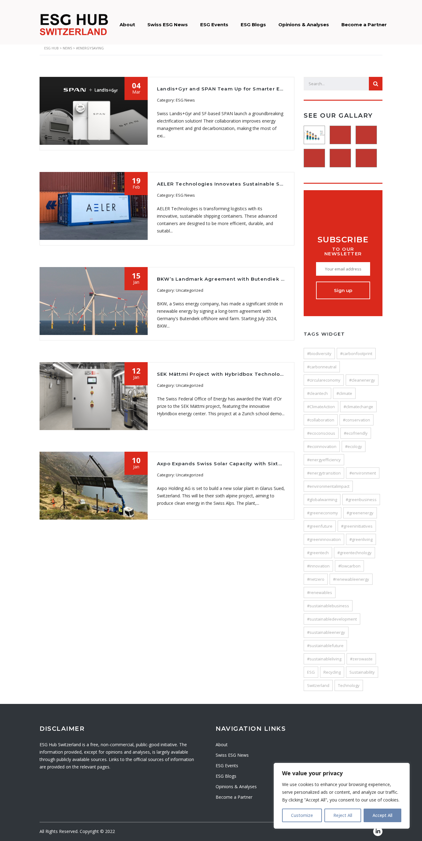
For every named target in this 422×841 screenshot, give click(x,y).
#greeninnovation (324, 539)
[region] (342, 796)
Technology (349, 685)
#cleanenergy (362, 380)
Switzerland (318, 685)
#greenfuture (319, 526)
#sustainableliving (324, 659)
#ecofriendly (356, 433)
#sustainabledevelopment (332, 619)
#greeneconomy (322, 513)
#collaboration (320, 420)
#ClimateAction (321, 406)
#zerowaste (361, 659)
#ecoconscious (321, 433)
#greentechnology (354, 552)
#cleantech (317, 393)
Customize (302, 815)
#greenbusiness (361, 499)
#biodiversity (319, 353)
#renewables (319, 592)
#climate (344, 393)
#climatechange (358, 406)
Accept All (382, 815)
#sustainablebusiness (328, 606)
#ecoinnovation (321, 446)
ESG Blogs (253, 24)
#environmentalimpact (328, 486)
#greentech (318, 552)
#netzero (315, 579)
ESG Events (214, 24)
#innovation (318, 566)
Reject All (342, 815)
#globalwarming (322, 499)
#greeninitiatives (357, 526)
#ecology (353, 446)
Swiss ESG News (167, 24)
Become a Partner (364, 24)
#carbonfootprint (356, 353)
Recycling (332, 672)
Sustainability (362, 672)
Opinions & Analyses (303, 24)
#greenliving (361, 539)
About (127, 24)
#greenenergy (360, 513)
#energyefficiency (324, 459)
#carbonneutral (321, 367)
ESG (311, 672)
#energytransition (324, 473)
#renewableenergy (351, 579)
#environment (362, 473)
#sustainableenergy (326, 632)
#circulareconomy (323, 380)
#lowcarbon (349, 566)
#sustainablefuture (325, 645)
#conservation (356, 420)
